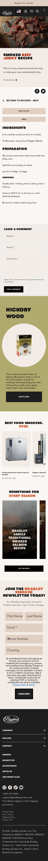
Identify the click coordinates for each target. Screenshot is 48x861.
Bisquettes (8, 760)
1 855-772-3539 (10, 794)
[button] (37, 11)
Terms (32, 685)
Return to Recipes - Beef (22, 100)
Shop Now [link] (24, 397)
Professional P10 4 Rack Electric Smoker (15, 474)
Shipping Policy (8, 817)
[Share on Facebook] (37, 91)
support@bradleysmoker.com (17, 797)
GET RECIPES (24, 568)
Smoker (6, 755)
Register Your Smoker (24, 3)
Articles (7, 771)
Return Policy (7, 814)
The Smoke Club (11, 777)
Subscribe (24, 694)
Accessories (9, 766)
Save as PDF (24, 111)
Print (24, 119)
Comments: (10, 80)
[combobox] (10, 639)
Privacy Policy (19, 685)
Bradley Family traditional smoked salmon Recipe (19, 539)
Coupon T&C (7, 820)
